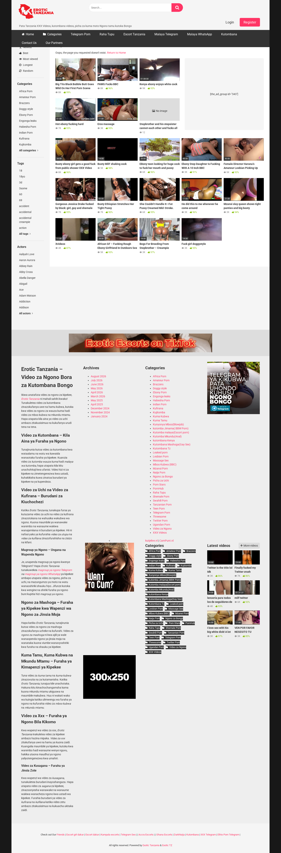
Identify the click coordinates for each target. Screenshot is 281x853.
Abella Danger (27, 277)
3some (23, 188)
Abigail (23, 283)
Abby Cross (26, 271)
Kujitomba (25, 144)
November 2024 (100, 412)
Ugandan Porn (161, 524)
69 (20, 200)
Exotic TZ (167, 845)
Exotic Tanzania (151, 845)
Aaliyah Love (26, 254)
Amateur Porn (27, 97)
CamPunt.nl (166, 540)
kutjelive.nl (151, 540)
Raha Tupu (107, 34)
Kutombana (229, 34)
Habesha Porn (27, 126)
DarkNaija (179, 834)
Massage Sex (161, 460)
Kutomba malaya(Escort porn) (171, 432)
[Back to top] (268, 841)
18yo (22, 176)
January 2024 (99, 416)
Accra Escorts (145, 834)
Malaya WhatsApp (199, 34)
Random (27, 70)
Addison (24, 307)
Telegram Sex (128, 834)
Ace (21, 289)
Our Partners (54, 43)
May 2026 (97, 388)
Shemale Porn (161, 496)
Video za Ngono (162, 528)
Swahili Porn (160, 500)
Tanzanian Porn (162, 504)
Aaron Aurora (27, 260)
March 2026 (98, 396)
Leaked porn (160, 452)
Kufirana (24, 138)
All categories (28, 150)
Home (30, 34)
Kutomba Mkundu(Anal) (167, 436)
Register (250, 22)
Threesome (159, 516)
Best (25, 53)
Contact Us (29, 43)
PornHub (158, 488)
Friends (61, 834)
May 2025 (97, 400)
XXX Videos (160, 532)
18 (20, 170)
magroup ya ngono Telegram (55, 570)
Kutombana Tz (162, 448)
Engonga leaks (28, 120)
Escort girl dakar (75, 834)
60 (20, 194)
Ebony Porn (26, 114)
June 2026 (97, 384)
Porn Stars (159, 484)
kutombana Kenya (164, 440)
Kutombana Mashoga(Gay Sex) (171, 444)
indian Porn (26, 132)
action (23, 227)
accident (24, 206)
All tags (24, 233)
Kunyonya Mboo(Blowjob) (168, 424)
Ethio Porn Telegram (228, 834)
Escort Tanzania (134, 34)
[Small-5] (109, 590)
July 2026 (96, 380)
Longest (27, 64)
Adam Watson (27, 295)
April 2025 (97, 404)
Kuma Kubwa (161, 416)
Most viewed (30, 58)
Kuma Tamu (160, 420)
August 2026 (98, 376)
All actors (25, 313)
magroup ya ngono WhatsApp (42, 574)
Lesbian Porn (161, 456)
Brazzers (24, 103)
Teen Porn (159, 508)
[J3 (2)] (233, 413)
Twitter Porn (160, 520)
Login (230, 22)
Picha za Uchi (161, 480)
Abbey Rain (25, 266)
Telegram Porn (80, 34)
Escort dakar (92, 834)
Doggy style (26, 108)
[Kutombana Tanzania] (36, 12)
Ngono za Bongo (163, 476)
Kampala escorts (110, 834)
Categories (54, 34)
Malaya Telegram (166, 34)
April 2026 (97, 392)
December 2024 (100, 408)
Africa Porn (25, 91)
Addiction (24, 301)
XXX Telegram (208, 834)
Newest (27, 47)
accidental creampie (25, 219)
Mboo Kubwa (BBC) (164, 464)
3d (20, 182)
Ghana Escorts (164, 834)
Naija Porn (159, 472)
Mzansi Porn (160, 468)
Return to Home (116, 52)
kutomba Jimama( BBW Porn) (170, 428)
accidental (25, 212)
